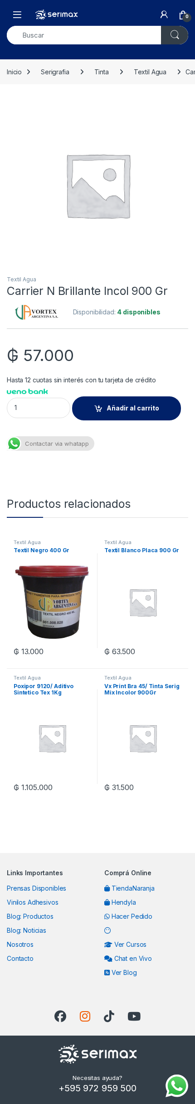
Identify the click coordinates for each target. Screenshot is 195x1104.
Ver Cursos (129, 944)
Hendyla (123, 902)
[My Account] (164, 14)
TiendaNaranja (132, 888)
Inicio (14, 72)
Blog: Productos (30, 916)
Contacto (20, 958)
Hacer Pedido (131, 916)
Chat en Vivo (132, 958)
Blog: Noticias (26, 930)
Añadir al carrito (133, 408)
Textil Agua (150, 72)
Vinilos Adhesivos (32, 902)
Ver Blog (123, 972)
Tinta (101, 72)
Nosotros (20, 944)
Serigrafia (55, 72)
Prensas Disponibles (36, 888)
